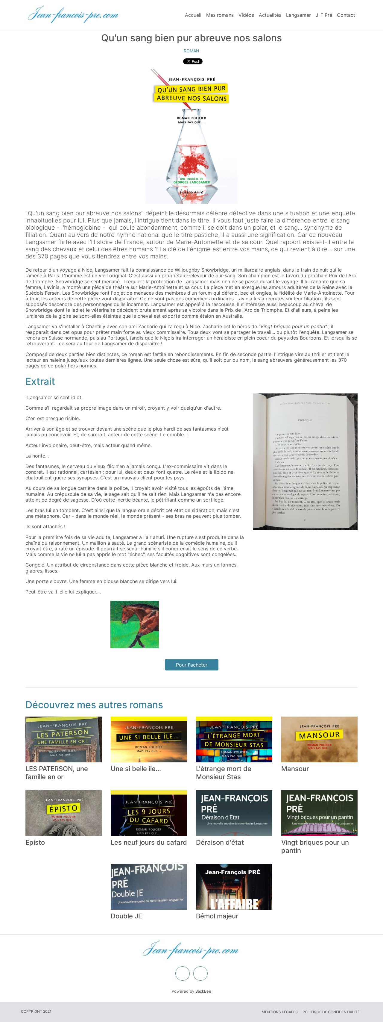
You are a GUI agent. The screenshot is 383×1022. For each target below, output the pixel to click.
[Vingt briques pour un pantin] (319, 813)
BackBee (203, 991)
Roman (191, 50)
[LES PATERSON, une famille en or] (63, 739)
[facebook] (182, 973)
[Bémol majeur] (234, 887)
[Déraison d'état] (234, 813)
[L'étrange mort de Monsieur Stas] (234, 739)
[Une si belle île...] (149, 739)
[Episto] (63, 813)
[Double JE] (149, 887)
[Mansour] (319, 739)
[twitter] (200, 973)
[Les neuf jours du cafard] (149, 813)
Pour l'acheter (191, 665)
